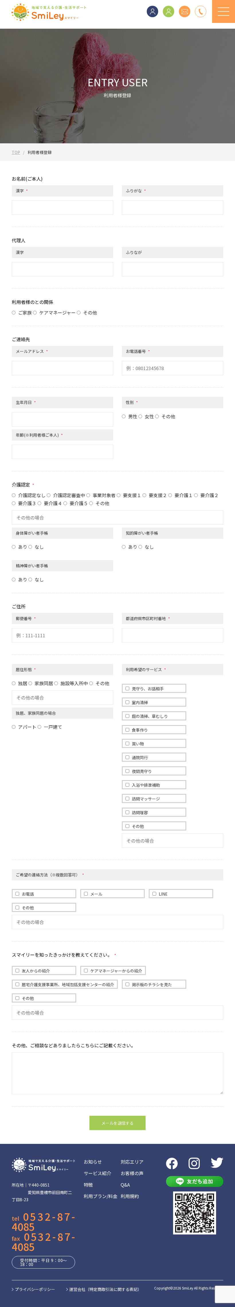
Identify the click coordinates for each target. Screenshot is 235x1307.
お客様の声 (132, 1173)
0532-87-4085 (43, 1221)
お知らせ (93, 1161)
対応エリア (132, 1161)
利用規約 (130, 1196)
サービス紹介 (97, 1173)
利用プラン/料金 (100, 1196)
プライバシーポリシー (35, 1289)
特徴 (88, 1184)
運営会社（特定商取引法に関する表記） (105, 1289)
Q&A (125, 1184)
